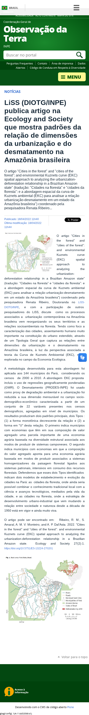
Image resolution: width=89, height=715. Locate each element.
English (8, 11)
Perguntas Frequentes (19, 63)
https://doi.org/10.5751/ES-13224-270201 (28, 548)
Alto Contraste (45, 15)
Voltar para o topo (74, 657)
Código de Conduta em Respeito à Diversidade (58, 67)
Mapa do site (65, 15)
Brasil (13, 8)
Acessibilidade (24, 15)
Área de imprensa (62, 63)
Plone (70, 707)
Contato (42, 63)
